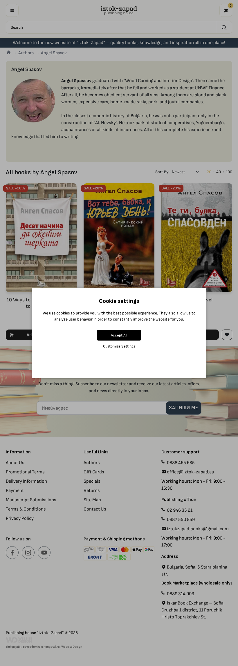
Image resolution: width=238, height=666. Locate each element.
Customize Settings (119, 346)
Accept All (119, 335)
